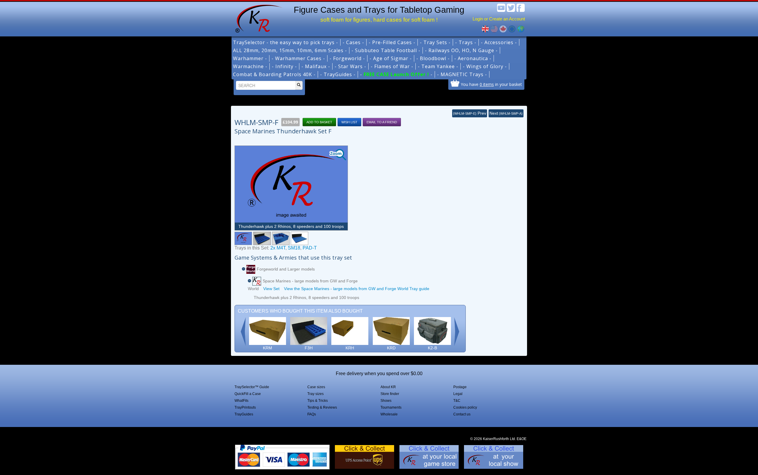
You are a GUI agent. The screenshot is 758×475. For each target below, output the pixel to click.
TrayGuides (244, 414)
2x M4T (277, 247)
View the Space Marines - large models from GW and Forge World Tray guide (356, 288)
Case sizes (316, 387)
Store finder (389, 394)
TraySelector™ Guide (252, 387)
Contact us (461, 414)
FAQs (311, 414)
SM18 (294, 247)
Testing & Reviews (322, 407)
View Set (271, 288)
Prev (469, 113)
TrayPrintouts (245, 407)
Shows (385, 401)
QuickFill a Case (248, 394)
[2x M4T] (262, 238)
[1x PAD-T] (299, 238)
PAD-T (310, 247)
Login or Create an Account (499, 18)
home (257, 18)
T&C (456, 401)
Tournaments (391, 407)
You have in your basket (491, 84)
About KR (388, 387)
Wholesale (389, 414)
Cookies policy (465, 407)
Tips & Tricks (317, 401)
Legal (457, 394)
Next (506, 113)
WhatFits (241, 401)
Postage (460, 387)
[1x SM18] (281, 238)
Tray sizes (315, 394)
